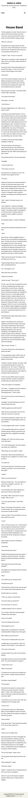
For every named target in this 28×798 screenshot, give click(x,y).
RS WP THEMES (18, 796)
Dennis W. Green (14, 3)
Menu (3, 13)
